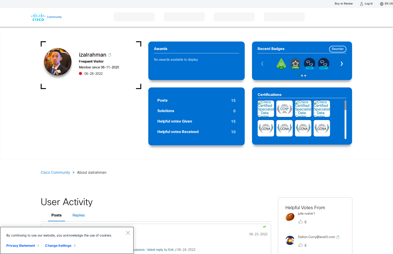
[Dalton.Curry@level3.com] (314, 246)
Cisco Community (55, 172)
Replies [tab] (79, 215)
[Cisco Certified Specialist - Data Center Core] (303, 109)
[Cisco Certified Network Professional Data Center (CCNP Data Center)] (284, 109)
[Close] (128, 232)
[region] (67, 240)
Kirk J (172, 250)
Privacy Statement (20, 245)
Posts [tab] (56, 215)
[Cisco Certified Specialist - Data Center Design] (266, 109)
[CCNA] (266, 128)
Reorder (338, 49)
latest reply (155, 250)
